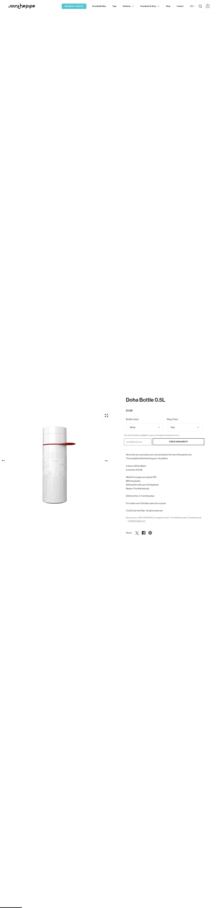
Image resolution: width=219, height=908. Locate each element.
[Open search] (200, 7)
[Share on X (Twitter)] (137, 533)
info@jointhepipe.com (136, 521)
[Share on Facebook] (143, 533)
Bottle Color (132, 419)
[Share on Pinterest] (150, 533)
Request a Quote (74, 6)
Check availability (178, 442)
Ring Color (172, 419)
